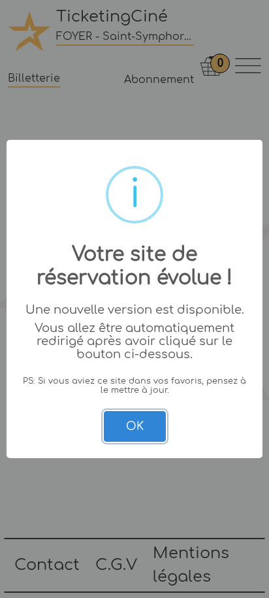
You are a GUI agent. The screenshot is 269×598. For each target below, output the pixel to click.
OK (135, 426)
